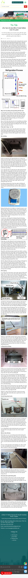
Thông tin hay (14, 538)
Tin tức (8, 20)
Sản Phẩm (14, 536)
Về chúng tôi (14, 535)
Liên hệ (14, 540)
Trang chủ (3, 20)
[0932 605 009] (2, 573)
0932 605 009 (7, 573)
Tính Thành (16, 572)
